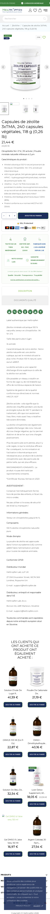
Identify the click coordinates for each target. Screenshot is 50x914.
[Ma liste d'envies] (35, 10)
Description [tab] (25, 291)
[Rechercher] (45, 19)
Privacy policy (23, 906)
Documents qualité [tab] (25, 300)
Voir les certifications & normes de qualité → (25, 280)
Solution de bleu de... (13, 790)
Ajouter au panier (33, 216)
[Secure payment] (25, 228)
